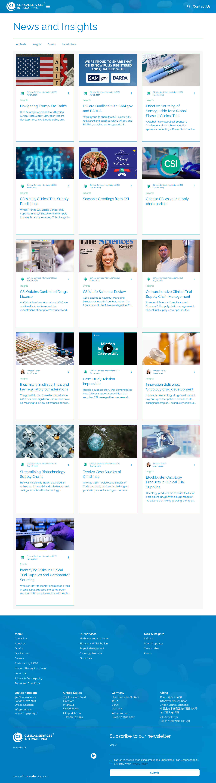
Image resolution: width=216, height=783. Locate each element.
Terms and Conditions (27, 683)
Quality (19, 648)
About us (20, 643)
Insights (37, 44)
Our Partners (22, 653)
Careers (19, 658)
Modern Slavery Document (30, 668)
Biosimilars (86, 658)
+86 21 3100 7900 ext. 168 (175, 720)
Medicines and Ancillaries (94, 638)
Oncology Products (91, 653)
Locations (20, 673)
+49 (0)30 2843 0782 (123, 717)
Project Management (92, 648)
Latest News (69, 44)
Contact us (21, 638)
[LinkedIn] (93, 756)
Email (113, 745)
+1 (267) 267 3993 (73, 717)
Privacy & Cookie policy (28, 678)
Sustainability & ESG (26, 663)
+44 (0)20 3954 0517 (26, 713)
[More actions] (69, 93)
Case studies (151, 648)
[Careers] (201, 6)
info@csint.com (23, 709)
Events (52, 44)
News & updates (153, 643)
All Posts (21, 44)
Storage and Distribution (94, 643)
